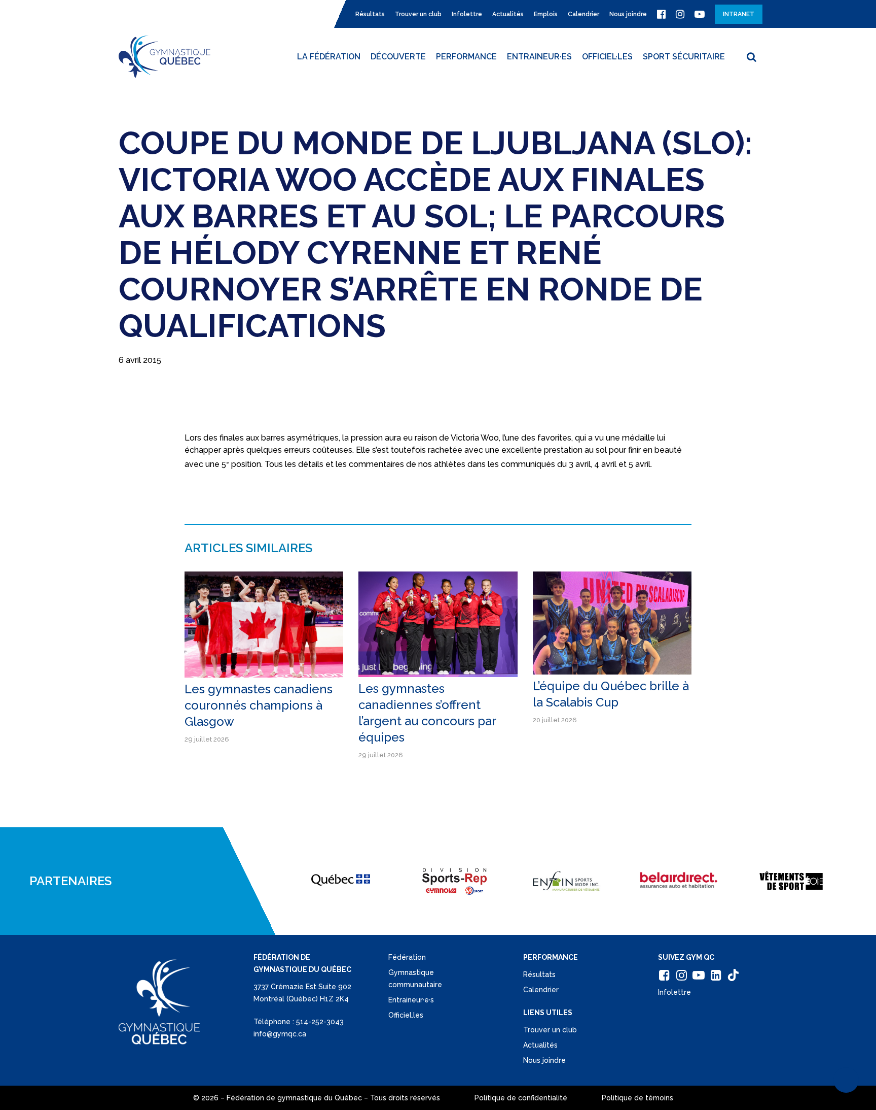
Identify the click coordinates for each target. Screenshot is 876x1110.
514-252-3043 (320, 1022)
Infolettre (674, 992)
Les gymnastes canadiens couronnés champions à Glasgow (259, 705)
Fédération (407, 957)
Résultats (539, 974)
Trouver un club (550, 1030)
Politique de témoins (637, 1098)
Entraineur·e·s (411, 1000)
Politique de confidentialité (520, 1098)
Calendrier (541, 990)
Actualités (540, 1045)
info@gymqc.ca (279, 1034)
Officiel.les (405, 1015)
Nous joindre (544, 1060)
